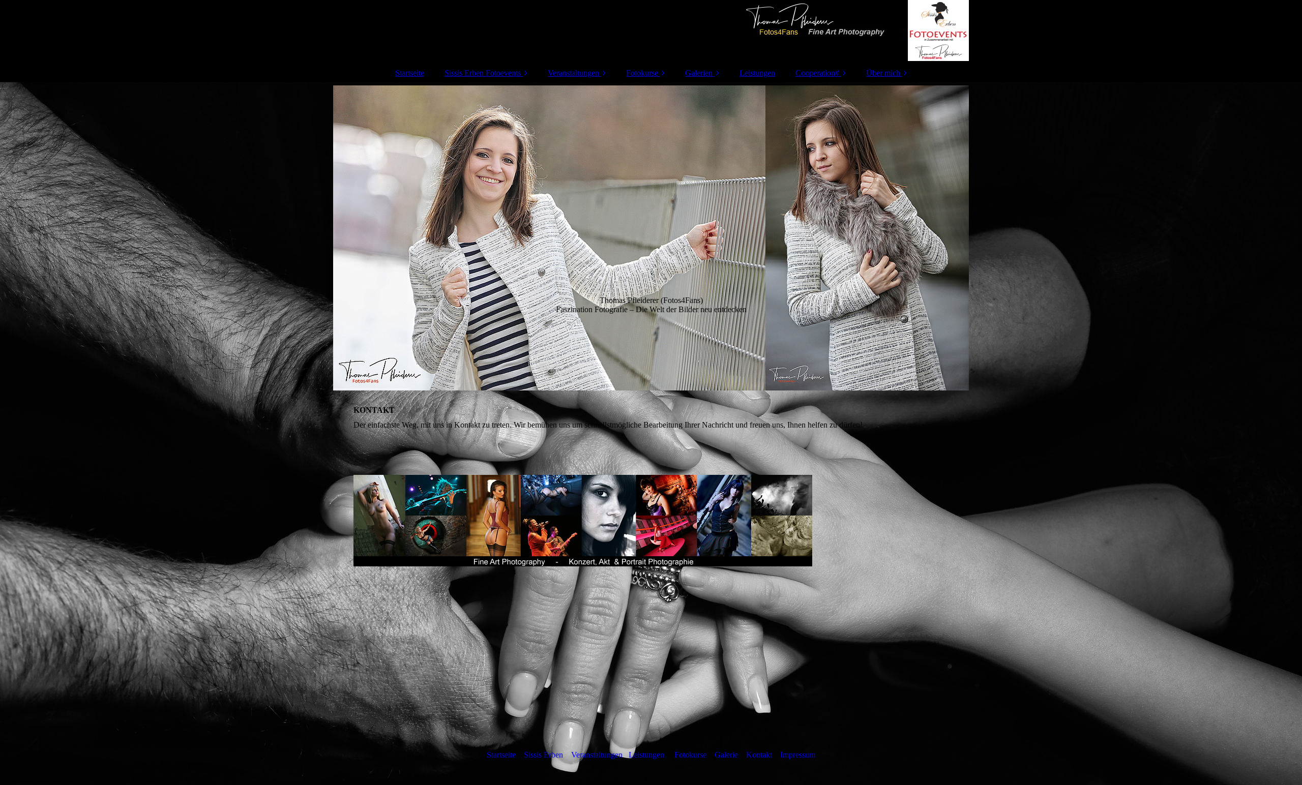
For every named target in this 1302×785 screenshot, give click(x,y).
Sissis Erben (543, 754)
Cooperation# (817, 73)
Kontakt (759, 754)
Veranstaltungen (573, 73)
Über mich (883, 73)
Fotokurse (642, 73)
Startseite (409, 73)
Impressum (797, 754)
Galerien (699, 73)
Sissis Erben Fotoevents (483, 73)
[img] (651, 30)
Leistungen (757, 73)
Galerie (726, 754)
